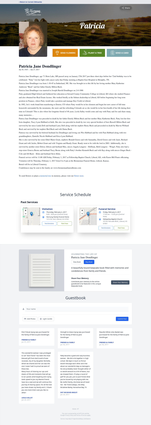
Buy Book (89, 262)
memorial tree (45, 175)
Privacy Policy (69, 415)
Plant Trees (64, 223)
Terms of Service (81, 415)
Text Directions (49, 223)
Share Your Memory (120, 282)
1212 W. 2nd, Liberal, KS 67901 (57, 219)
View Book (77, 262)
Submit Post (122, 319)
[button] (31, 214)
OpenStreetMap (78, 419)
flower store (78, 175)
